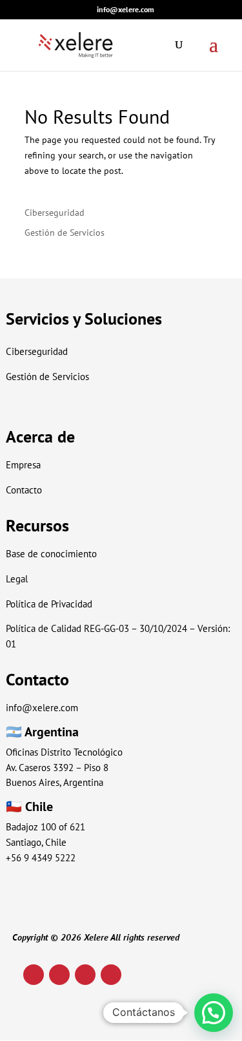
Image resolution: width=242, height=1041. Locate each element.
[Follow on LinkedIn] (33, 974)
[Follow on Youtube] (85, 974)
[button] (213, 1012)
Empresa (23, 465)
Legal (17, 579)
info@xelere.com (42, 708)
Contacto (24, 490)
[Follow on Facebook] (111, 974)
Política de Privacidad (49, 604)
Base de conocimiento (51, 554)
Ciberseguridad (55, 212)
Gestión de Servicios (65, 232)
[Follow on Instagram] (59, 974)
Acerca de (40, 436)
